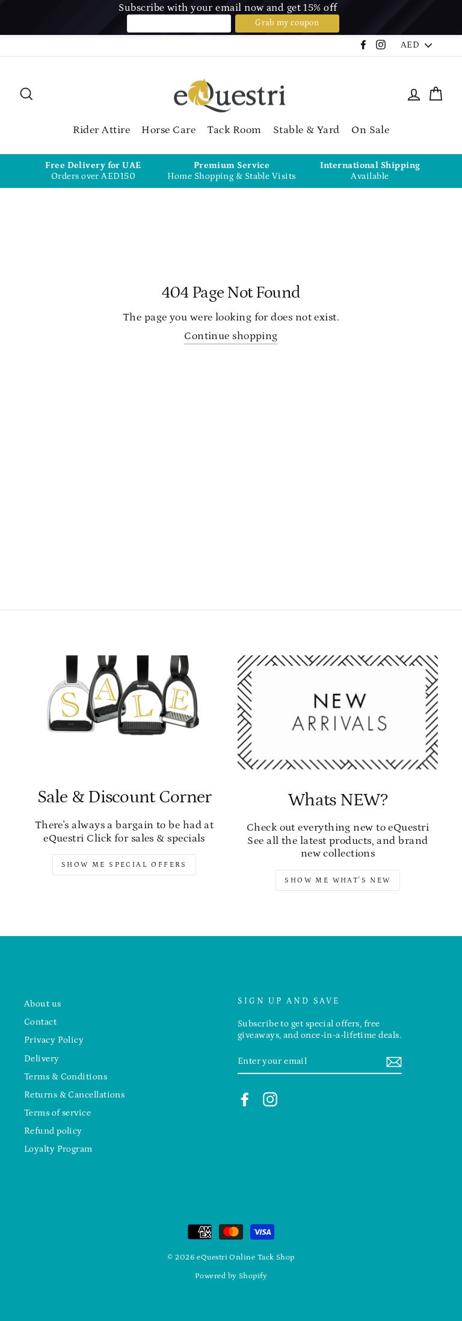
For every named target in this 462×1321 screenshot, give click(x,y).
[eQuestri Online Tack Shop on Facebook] (245, 1099)
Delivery (42, 1059)
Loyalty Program (58, 1149)
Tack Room (234, 130)
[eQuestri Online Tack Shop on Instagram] (270, 1099)
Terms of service (57, 1113)
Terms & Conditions (65, 1077)
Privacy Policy (54, 1040)
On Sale (370, 130)
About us (42, 1004)
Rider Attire (101, 130)
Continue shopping (231, 336)
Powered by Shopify (231, 1276)
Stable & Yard (306, 130)
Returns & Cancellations (74, 1095)
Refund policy (53, 1131)
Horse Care (168, 130)
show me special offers (124, 865)
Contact (40, 1022)
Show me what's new (337, 880)
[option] (93, 171)
